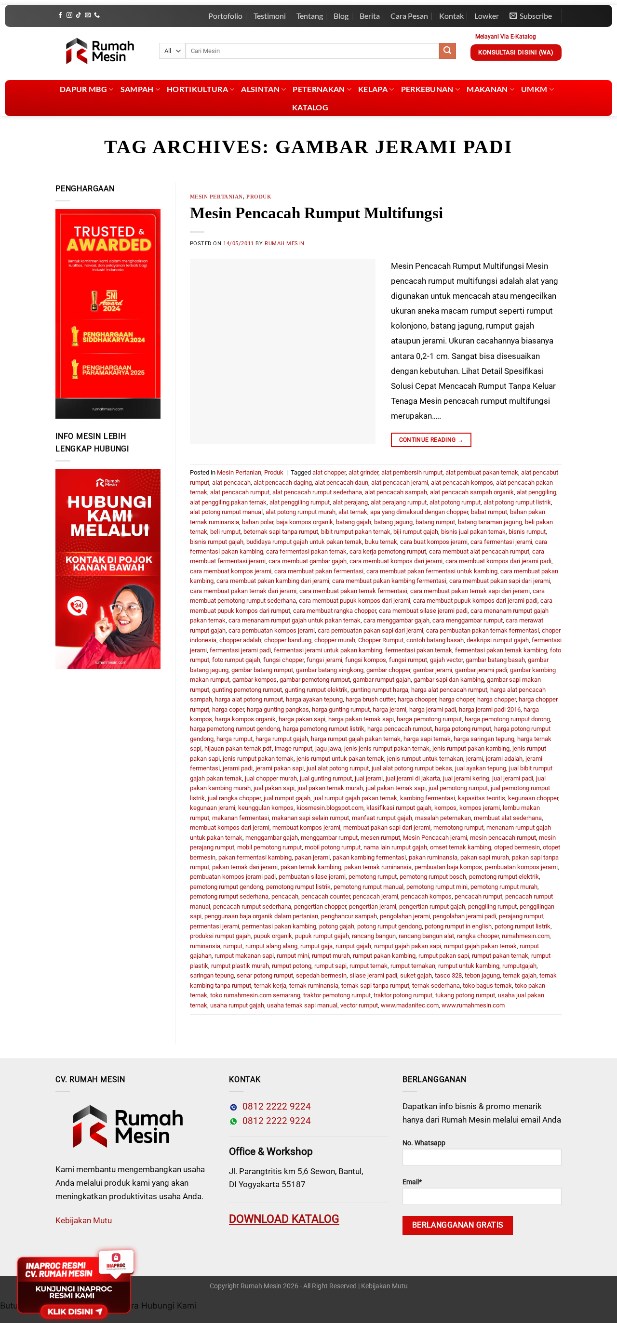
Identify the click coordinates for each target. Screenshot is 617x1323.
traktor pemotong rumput (337, 995)
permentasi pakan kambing (279, 926)
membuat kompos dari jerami (229, 827)
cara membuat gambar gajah (307, 561)
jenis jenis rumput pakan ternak (386, 748)
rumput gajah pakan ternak (480, 946)
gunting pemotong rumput (247, 689)
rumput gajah (353, 946)
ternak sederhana (436, 985)
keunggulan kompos (266, 807)
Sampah (137, 88)
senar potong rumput (265, 975)
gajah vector (446, 659)
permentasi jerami (214, 926)
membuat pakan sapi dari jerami (386, 827)
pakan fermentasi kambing (255, 857)
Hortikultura (197, 88)
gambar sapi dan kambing (449, 679)
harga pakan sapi (302, 719)
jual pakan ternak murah (330, 788)
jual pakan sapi (274, 788)
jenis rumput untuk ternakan (425, 758)
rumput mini (293, 955)
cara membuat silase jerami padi (423, 610)
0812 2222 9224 (274, 1106)
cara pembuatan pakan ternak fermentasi (482, 630)
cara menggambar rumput (467, 620)
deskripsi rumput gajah (498, 640)
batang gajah (353, 522)
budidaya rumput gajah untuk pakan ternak (304, 541)
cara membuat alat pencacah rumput (479, 551)
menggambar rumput (329, 837)
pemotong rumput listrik (298, 886)
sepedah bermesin (321, 975)
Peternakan (319, 88)
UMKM (534, 88)
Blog (341, 15)
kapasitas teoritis (481, 798)
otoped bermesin (517, 847)
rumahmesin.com (526, 935)
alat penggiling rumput (299, 502)
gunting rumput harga (379, 689)
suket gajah (416, 975)
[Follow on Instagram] (69, 15)
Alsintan (260, 88)
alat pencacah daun (341, 482)
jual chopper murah (271, 778)
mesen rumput (380, 837)
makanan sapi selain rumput (310, 817)
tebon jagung (482, 975)
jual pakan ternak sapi (396, 788)
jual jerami (369, 778)
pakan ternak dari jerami (245, 867)
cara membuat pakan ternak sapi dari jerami (470, 591)
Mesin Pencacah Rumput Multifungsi (316, 213)
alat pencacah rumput (239, 492)
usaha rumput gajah (237, 1005)
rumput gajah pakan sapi (407, 946)
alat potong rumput (455, 502)
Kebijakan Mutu (83, 1220)
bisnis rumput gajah (216, 541)
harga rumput (234, 738)
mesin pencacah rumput (503, 837)
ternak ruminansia (313, 985)
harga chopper (496, 699)
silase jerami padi (373, 975)
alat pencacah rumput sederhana (317, 492)
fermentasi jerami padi (240, 650)
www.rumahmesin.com (473, 1005)
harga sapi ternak (427, 738)
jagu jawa (328, 748)
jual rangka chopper (234, 798)
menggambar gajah (271, 837)
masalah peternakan (443, 817)
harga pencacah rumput (399, 728)
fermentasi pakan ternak (418, 650)
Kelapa (373, 88)
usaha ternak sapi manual (302, 1005)
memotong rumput (458, 827)
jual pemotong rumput (458, 788)
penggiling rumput (492, 906)
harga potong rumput (463, 728)
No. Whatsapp (423, 1143)
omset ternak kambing (460, 847)
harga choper (456, 699)
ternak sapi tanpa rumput (375, 985)
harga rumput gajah (281, 738)
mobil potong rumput (333, 847)
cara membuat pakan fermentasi (318, 571)
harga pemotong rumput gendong (235, 728)
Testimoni (270, 15)
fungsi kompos (365, 659)
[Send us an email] (88, 15)
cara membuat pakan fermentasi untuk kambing (431, 571)
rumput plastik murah (240, 965)
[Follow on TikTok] (78, 15)
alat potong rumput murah (300, 512)
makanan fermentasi (240, 817)
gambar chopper (388, 670)
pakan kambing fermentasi (369, 857)
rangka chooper (478, 935)
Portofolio (225, 15)
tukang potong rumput (465, 995)
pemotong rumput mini (437, 886)
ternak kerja (270, 985)
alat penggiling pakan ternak (228, 502)
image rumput (293, 748)
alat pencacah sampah (396, 492)
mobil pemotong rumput (269, 847)
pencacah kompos (426, 896)
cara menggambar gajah (396, 620)
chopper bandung (287, 640)
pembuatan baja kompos (448, 867)
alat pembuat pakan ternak (481, 472)
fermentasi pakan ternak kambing (501, 650)
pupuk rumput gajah (322, 935)
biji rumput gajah (415, 531)
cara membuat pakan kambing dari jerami (272, 580)
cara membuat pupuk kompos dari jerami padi (475, 600)
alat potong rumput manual (226, 512)
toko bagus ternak (487, 985)
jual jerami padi (512, 778)
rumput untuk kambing (468, 965)
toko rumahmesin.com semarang (255, 995)
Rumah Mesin (284, 243)
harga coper (228, 709)
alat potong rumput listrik (517, 502)
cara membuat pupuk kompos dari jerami (354, 600)
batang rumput (435, 522)
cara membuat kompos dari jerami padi (498, 561)
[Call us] (97, 15)
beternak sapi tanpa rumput (280, 531)
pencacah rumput (478, 896)
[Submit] (447, 51)
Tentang (309, 15)
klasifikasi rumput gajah (398, 807)
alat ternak (352, 512)
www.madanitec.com (410, 1005)
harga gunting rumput (341, 709)
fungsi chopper (283, 659)
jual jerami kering (466, 778)
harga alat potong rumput (249, 699)
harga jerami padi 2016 (490, 709)
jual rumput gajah (287, 798)
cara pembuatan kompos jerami (271, 630)
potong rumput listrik (522, 926)
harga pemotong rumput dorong (507, 719)
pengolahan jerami (405, 916)
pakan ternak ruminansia (378, 867)
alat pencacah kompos (462, 482)
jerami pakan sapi (279, 768)
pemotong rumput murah (503, 886)
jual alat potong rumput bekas (412, 768)
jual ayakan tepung (480, 768)
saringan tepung (212, 975)
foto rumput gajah (236, 659)
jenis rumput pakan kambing (471, 748)
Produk (258, 196)
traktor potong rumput (403, 995)
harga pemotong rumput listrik (323, 728)
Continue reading (431, 440)
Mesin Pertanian (216, 196)
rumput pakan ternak (500, 955)
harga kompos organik (245, 719)
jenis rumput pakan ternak (258, 758)
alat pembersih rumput (412, 472)
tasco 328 (448, 975)
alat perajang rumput (399, 502)
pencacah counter (325, 896)
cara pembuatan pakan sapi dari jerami (370, 630)
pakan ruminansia (433, 857)
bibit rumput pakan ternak (355, 531)
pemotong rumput (373, 876)
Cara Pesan (409, 15)
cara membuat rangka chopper (334, 610)
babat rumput (489, 512)
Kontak (451, 15)
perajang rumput (521, 916)
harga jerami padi (432, 709)
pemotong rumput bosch (433, 876)
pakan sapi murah (484, 857)
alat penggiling (536, 492)
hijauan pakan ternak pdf (238, 748)
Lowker (486, 15)
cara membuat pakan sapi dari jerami (499, 580)
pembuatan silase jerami (312, 876)
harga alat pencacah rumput (449, 689)
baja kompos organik (304, 522)
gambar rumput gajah (382, 679)
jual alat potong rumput (338, 768)
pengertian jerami (372, 906)
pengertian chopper (320, 906)
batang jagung (393, 522)
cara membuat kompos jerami (230, 571)
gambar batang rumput (262, 670)
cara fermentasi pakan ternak (306, 551)
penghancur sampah (349, 916)
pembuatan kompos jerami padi (233, 876)
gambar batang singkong (329, 670)
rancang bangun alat (426, 935)
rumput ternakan (412, 965)
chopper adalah (240, 640)
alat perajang (350, 502)
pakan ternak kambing (311, 867)
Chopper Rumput (380, 640)
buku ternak (381, 541)
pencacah (284, 896)
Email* (412, 1182)
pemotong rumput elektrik (504, 876)
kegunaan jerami (212, 807)
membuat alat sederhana (508, 817)
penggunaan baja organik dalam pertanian (261, 916)
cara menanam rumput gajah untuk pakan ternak (294, 620)
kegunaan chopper (533, 798)
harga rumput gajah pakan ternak (356, 738)
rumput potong (291, 965)
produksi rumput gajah (220, 935)
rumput (232, 946)
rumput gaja (316, 946)
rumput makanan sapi (244, 955)
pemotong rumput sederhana (229, 896)
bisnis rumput (527, 531)
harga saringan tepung (484, 738)
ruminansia (205, 946)
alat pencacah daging (283, 482)
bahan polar (257, 522)
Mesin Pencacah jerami (435, 837)
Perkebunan (427, 88)
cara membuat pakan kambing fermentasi (389, 580)
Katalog (310, 107)
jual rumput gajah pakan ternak (355, 798)
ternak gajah (520, 975)
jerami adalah (504, 758)
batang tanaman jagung (490, 522)
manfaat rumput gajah (382, 817)
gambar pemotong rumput (315, 679)
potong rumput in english (458, 926)
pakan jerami (312, 857)
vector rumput (359, 1005)
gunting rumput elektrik (316, 689)
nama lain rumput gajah (395, 847)
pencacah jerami (375, 896)
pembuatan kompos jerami (521, 867)
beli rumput (225, 531)
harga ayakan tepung (314, 699)
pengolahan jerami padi (464, 916)
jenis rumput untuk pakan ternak (340, 758)
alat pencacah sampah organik (472, 492)
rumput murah (331, 955)
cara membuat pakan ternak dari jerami (243, 591)
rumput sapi (330, 965)
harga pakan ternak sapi (361, 719)
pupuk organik (273, 935)
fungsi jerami (324, 659)
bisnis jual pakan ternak (473, 531)
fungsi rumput (408, 659)
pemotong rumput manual (368, 886)
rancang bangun (374, 935)
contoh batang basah (435, 640)
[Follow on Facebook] (60, 15)
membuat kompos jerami (306, 827)
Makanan (487, 88)
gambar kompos (254, 679)
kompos (445, 807)
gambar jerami (432, 670)
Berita (370, 15)
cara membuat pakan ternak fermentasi (353, 591)
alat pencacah (231, 482)
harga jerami (389, 709)
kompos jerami (479, 807)
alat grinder (363, 472)
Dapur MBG (83, 88)
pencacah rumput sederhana (252, 906)
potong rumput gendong (389, 926)
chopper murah (334, 640)
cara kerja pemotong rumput (387, 551)
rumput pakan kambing (384, 955)
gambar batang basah (495, 659)
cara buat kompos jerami (434, 541)
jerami (474, 758)
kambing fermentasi (427, 798)
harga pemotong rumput (429, 719)
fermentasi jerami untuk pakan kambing (328, 650)
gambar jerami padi (481, 670)
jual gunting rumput (326, 778)
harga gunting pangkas (278, 709)
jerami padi (238, 768)
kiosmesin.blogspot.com (329, 807)
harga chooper (417, 699)
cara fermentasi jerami (501, 541)
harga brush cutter (370, 699)
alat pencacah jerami (399, 482)
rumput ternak (368, 965)
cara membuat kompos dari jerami (396, 561)
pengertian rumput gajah (432, 906)
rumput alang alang (271, 946)
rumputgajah (519, 965)
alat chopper (329, 472)
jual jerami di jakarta (413, 778)
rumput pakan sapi (443, 955)
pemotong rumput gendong (226, 886)
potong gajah (336, 926)
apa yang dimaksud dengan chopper (419, 512)
